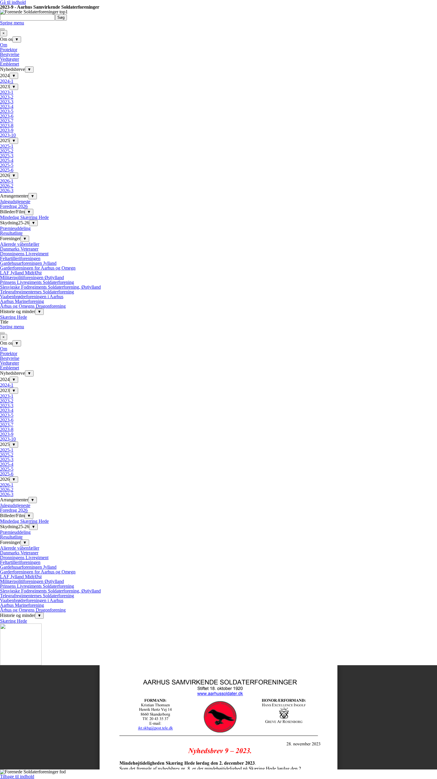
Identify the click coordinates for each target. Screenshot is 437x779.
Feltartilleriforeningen (20, 258)
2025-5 (6, 165)
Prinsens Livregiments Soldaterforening (37, 282)
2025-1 (6, 146)
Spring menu (12, 22)
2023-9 (6, 130)
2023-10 (8, 135)
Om (3, 44)
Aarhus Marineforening (22, 301)
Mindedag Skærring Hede (24, 217)
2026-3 (6, 190)
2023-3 (6, 101)
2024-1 (6, 81)
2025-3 (6, 155)
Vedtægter (9, 59)
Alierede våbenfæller (19, 244)
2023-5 (6, 111)
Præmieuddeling (15, 228)
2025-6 (6, 169)
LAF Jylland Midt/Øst (21, 272)
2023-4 (6, 106)
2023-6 (6, 116)
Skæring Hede (13, 317)
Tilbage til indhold (17, 776)
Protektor (8, 49)
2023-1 (6, 92)
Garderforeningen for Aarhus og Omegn (38, 267)
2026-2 (6, 185)
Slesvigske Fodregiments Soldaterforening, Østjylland (50, 287)
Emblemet (9, 63)
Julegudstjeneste (15, 201)
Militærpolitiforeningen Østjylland (32, 277)
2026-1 (6, 181)
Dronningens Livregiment (24, 253)
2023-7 (6, 120)
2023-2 (6, 96)
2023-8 (6, 125)
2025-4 (6, 160)
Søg (61, 17)
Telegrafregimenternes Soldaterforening (37, 291)
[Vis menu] (2, 29)
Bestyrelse (9, 54)
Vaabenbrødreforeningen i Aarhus (31, 296)
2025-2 (6, 150)
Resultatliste (11, 233)
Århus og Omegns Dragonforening (33, 306)
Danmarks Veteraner (19, 248)
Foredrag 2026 (14, 206)
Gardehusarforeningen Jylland (28, 263)
